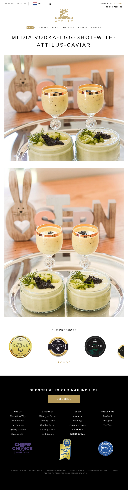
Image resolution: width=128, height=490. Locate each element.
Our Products (18, 424)
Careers (77, 430)
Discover (48, 412)
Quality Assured (18, 429)
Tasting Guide (48, 420)
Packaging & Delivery (98, 470)
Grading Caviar (47, 424)
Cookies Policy (77, 470)
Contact (21, 4)
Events (77, 416)
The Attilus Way (18, 416)
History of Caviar (47, 416)
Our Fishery (18, 420)
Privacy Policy (36, 470)
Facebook (107, 416)
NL (40, 4)
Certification (48, 433)
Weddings (78, 420)
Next (120, 345)
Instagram (108, 420)
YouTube (107, 424)
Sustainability (18, 433)
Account (10, 4)
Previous (7, 345)
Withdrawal (77, 434)
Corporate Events (77, 424)
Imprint (115, 470)
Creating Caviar (47, 429)
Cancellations (18, 470)
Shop (78, 412)
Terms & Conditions (56, 470)
